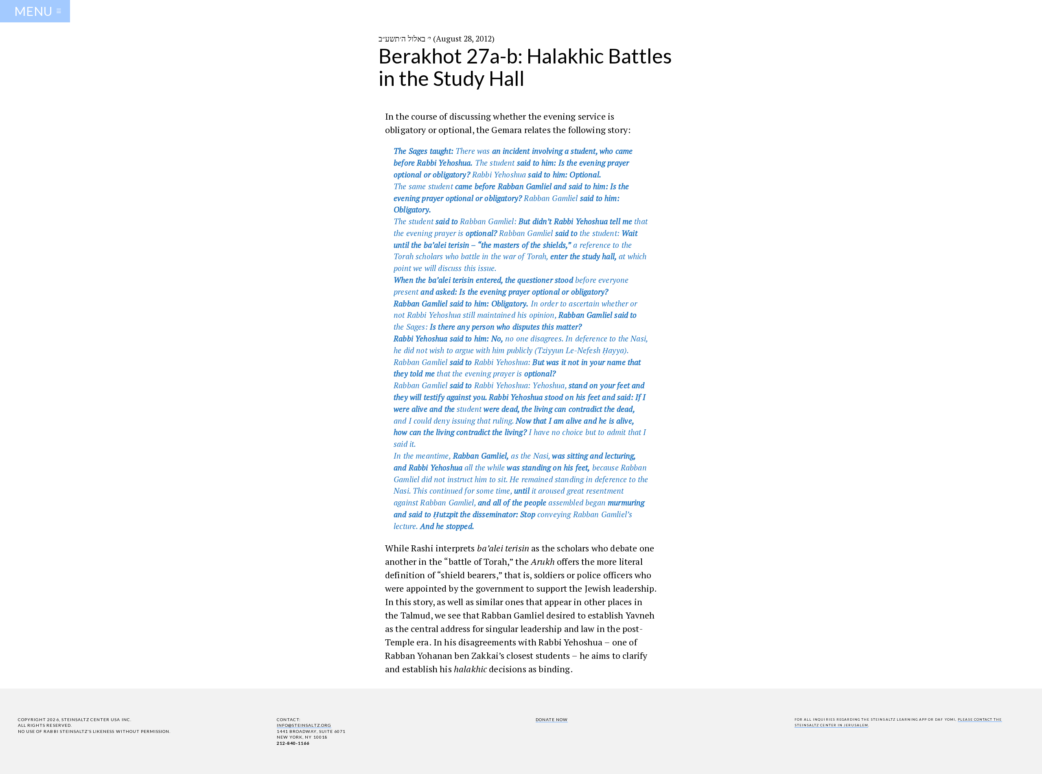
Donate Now (552, 719)
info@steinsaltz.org (304, 725)
